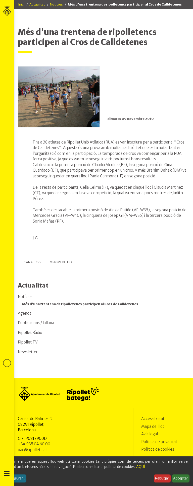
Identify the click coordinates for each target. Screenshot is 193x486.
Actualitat (37, 4)
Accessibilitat (152, 418)
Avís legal (149, 434)
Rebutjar (162, 478)
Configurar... (15, 478)
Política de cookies (157, 449)
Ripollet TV (28, 342)
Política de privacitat (159, 441)
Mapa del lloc (153, 426)
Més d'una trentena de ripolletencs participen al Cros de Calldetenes (80, 304)
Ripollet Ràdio (30, 332)
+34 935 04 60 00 (34, 444)
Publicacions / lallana (36, 322)
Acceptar (180, 478)
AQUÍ (140, 466)
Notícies (56, 4)
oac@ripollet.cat (32, 449)
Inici (21, 4)
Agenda (24, 313)
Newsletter (28, 352)
